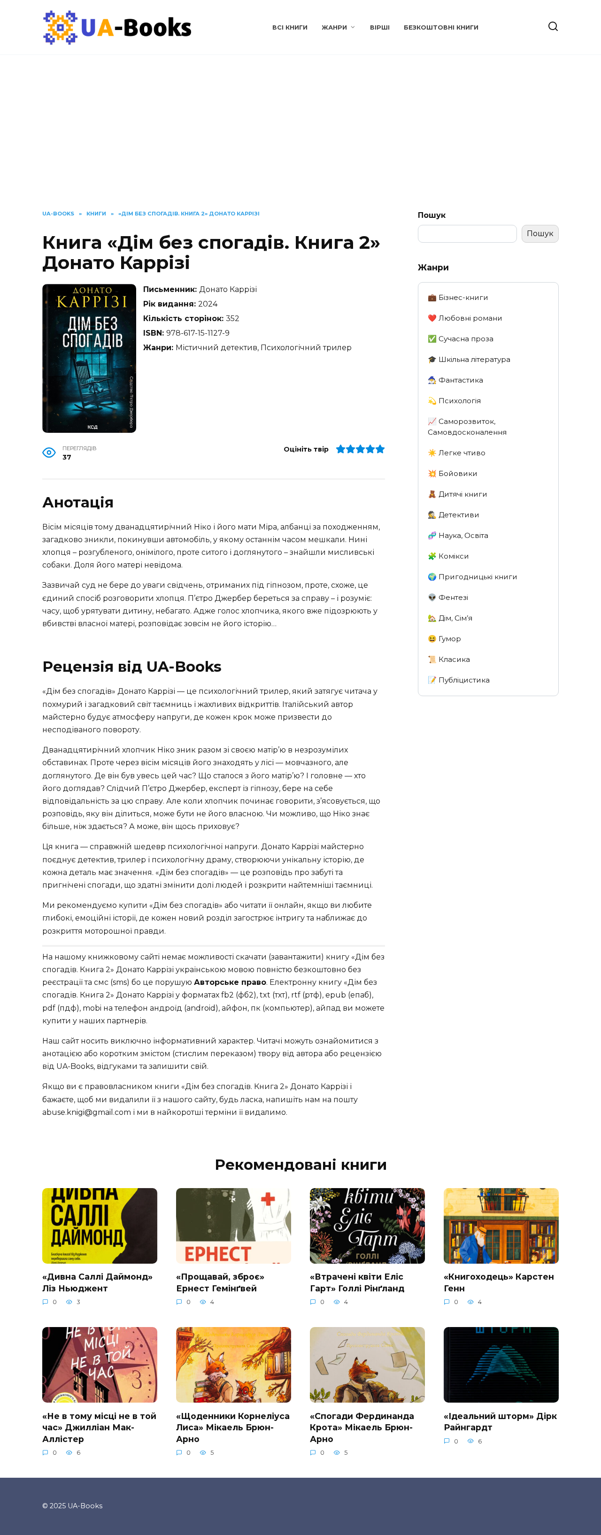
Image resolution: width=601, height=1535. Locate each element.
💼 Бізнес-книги (458, 297)
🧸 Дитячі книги (457, 494)
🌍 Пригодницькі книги (472, 576)
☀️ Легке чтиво (456, 452)
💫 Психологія (454, 400)
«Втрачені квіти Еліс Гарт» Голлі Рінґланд (357, 1282)
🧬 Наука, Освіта (458, 535)
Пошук (432, 215)
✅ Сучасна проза (460, 338)
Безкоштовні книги (441, 27)
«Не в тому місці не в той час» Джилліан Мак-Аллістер (99, 1427)
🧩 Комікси (448, 556)
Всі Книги (290, 27)
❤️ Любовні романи (465, 318)
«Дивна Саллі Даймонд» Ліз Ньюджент (97, 1282)
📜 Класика (449, 659)
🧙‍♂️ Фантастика (455, 380)
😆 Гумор (444, 638)
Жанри (334, 27)
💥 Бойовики (453, 473)
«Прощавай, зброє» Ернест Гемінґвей (220, 1282)
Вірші (380, 27)
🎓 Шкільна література (469, 359)
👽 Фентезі (448, 597)
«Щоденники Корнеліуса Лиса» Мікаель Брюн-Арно (233, 1427)
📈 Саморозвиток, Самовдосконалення (467, 427)
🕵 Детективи (453, 514)
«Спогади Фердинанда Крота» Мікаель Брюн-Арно (362, 1427)
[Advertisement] (300, 139)
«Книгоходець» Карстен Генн (499, 1282)
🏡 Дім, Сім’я (450, 618)
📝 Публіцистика (459, 679)
